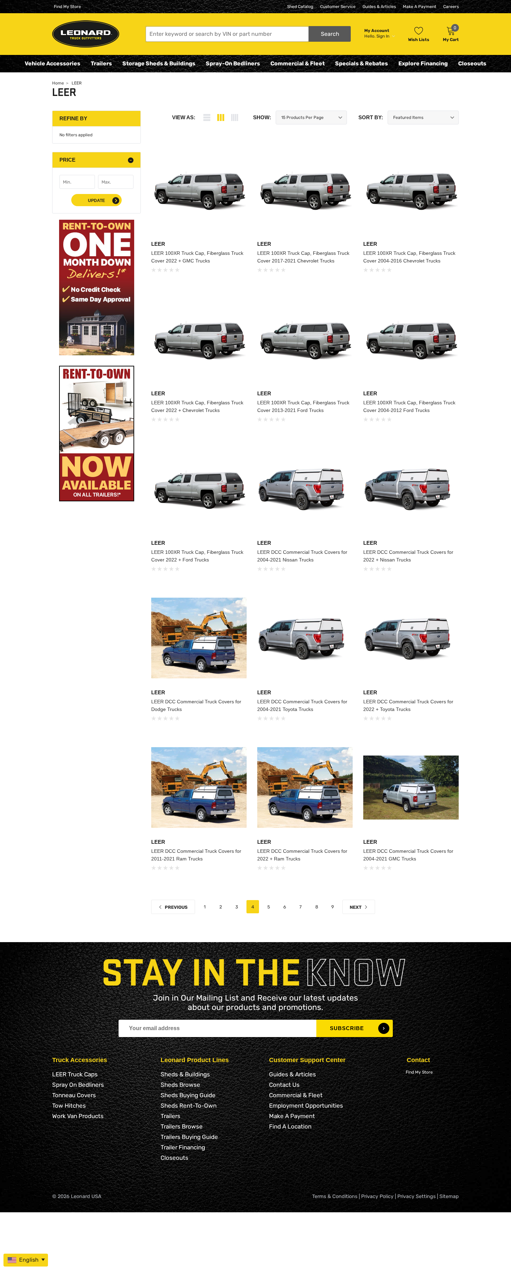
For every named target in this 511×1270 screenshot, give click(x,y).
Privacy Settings (416, 1196)
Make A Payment (419, 6)
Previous (176, 907)
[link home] (85, 34)
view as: (183, 117)
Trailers (101, 63)
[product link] (199, 189)
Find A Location (290, 1126)
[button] (248, 34)
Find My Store (67, 6)
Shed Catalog (300, 6)
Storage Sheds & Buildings (158, 63)
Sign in (383, 36)
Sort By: (370, 117)
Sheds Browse (180, 1084)
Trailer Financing (183, 1147)
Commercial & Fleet (297, 63)
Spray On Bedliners (78, 1084)
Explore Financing (423, 63)
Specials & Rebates (361, 63)
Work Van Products (78, 1116)
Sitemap (449, 1196)
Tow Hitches (69, 1105)
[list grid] (235, 117)
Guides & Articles (379, 6)
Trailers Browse (182, 1126)
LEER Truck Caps (75, 1074)
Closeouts (472, 63)
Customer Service (338, 6)
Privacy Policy (377, 1196)
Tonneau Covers (74, 1095)
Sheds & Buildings (185, 1074)
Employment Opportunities (306, 1105)
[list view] (207, 117)
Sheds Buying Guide (188, 1095)
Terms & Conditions (334, 1196)
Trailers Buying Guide (189, 1137)
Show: (262, 117)
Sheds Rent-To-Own (189, 1105)
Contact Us (284, 1084)
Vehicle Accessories (52, 63)
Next (356, 907)
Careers (451, 6)
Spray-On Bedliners (233, 63)
